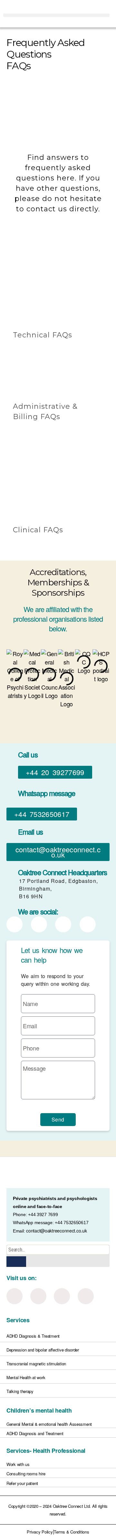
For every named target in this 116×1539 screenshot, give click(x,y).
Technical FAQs (42, 335)
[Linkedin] (14, 1296)
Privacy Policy (40, 1532)
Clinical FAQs (38, 530)
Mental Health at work (25, 1377)
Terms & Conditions (71, 1532)
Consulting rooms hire (25, 1473)
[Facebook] (62, 1296)
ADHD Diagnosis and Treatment (34, 1433)
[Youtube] (86, 1296)
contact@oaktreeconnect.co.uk (56, 1230)
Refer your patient (22, 1483)
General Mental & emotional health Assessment (49, 1424)
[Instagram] (38, 1296)
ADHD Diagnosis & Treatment (33, 1336)
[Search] (16, 1261)
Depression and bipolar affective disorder (42, 1350)
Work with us (18, 1464)
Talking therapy (20, 1391)
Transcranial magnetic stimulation (36, 1363)
